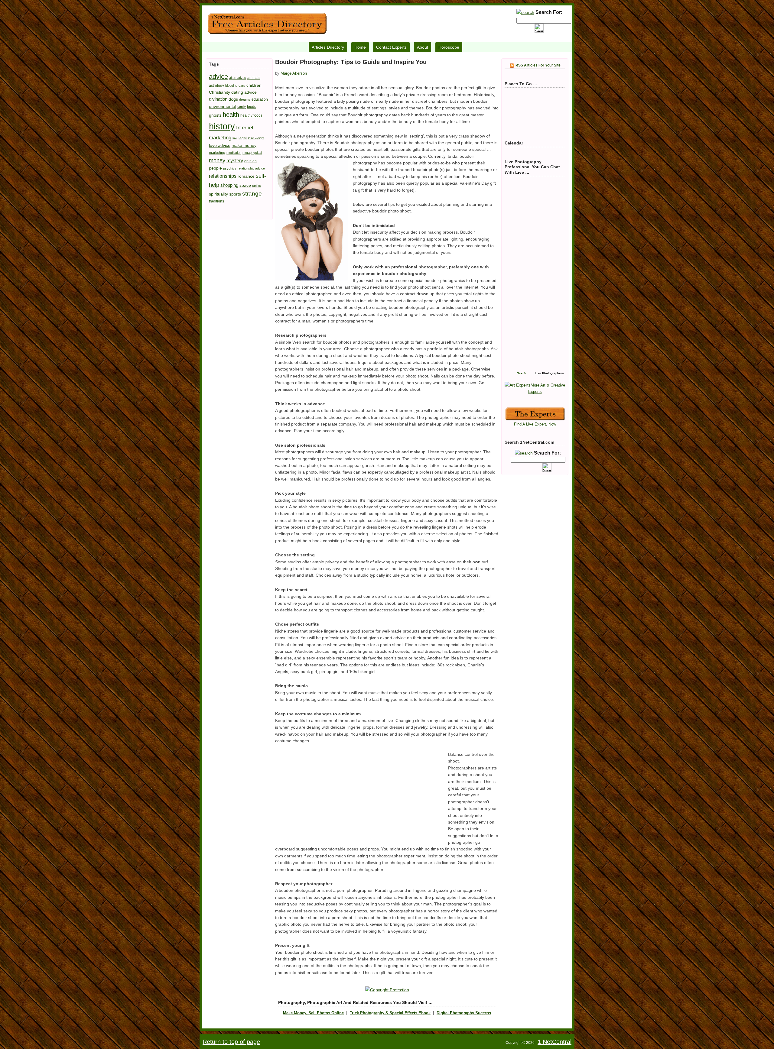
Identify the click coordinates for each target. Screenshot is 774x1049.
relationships (222, 176)
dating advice (244, 92)
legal (243, 138)
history (222, 126)
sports (235, 194)
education (260, 99)
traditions (216, 201)
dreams (244, 99)
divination (218, 99)
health (231, 114)
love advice (219, 145)
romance (246, 176)
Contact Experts (391, 47)
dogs (233, 99)
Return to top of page (231, 1041)
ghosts (215, 115)
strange (252, 193)
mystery (234, 160)
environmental (222, 106)
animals (253, 78)
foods (251, 107)
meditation (233, 152)
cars (242, 85)
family (241, 106)
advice (218, 76)
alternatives (237, 77)
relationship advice (251, 168)
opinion (250, 161)
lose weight (256, 138)
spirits (256, 185)
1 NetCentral (267, 23)
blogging (231, 85)
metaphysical (252, 152)
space (245, 185)
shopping (229, 185)
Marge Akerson (294, 73)
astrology (216, 85)
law (235, 138)
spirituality (218, 194)
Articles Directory (328, 47)
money (217, 160)
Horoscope (448, 47)
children (254, 85)
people (215, 168)
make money (244, 145)
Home (360, 47)
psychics (229, 168)
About (422, 47)
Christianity (219, 92)
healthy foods (251, 115)
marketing (217, 153)
